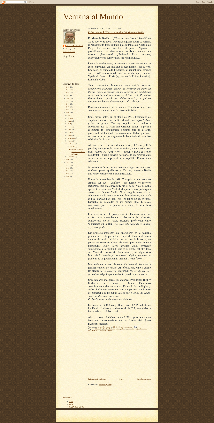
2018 (68, 109)
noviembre (71, 144)
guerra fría (130, 329)
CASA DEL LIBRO (76, 406)
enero (70, 115)
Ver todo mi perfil (69, 52)
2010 (68, 87)
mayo (70, 127)
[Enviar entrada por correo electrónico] (135, 327)
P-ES (71, 404)
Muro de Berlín (93, 330)
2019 (68, 112)
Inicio (121, 379)
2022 (68, 165)
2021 (68, 162)
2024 (68, 171)
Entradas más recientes (97, 379)
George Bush (120, 329)
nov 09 (72, 146)
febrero (70, 118)
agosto (70, 135)
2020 (68, 159)
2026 (68, 176)
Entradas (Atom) (105, 384)
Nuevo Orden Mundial (107, 330)
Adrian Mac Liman (74, 46)
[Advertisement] (119, 355)
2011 (68, 90)
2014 (68, 98)
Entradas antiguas (144, 379)
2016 (68, 104)
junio (70, 129)
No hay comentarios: (126, 327)
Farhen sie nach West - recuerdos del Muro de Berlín (77, 151)
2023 (68, 168)
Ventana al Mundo (93, 16)
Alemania (98, 329)
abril (69, 124)
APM (71, 401)
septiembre (71, 138)
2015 (68, 101)
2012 (68, 93)
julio (69, 132)
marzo (70, 121)
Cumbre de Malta (109, 329)
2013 (68, 95)
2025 (68, 174)
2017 (68, 107)
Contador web (67, 397)
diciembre (71, 157)
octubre (70, 141)
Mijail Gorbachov (141, 329)
